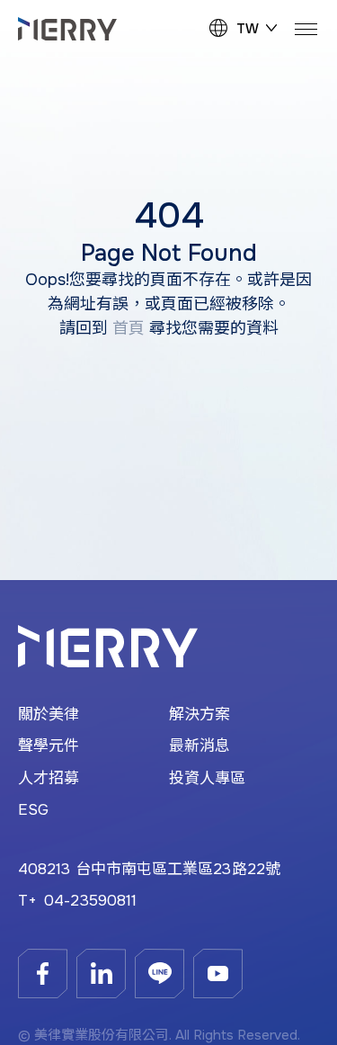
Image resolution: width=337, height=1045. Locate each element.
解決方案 (199, 714)
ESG (33, 809)
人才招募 (48, 778)
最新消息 (199, 746)
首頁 (128, 328)
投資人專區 (207, 778)
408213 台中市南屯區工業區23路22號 (149, 869)
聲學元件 (48, 746)
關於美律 (48, 714)
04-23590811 (90, 900)
